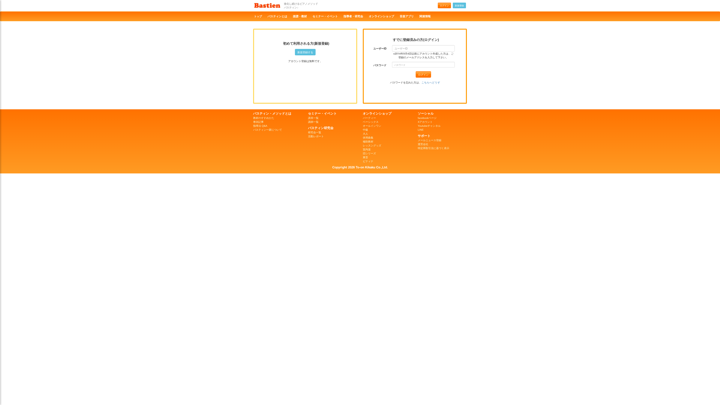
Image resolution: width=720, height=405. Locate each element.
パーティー (369, 117)
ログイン (444, 5)
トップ (258, 16)
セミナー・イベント (325, 16)
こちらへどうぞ (431, 82)
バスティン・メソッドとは (272, 113)
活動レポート (316, 136)
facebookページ (427, 117)
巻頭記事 (258, 121)
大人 (365, 133)
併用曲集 (368, 137)
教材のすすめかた (263, 117)
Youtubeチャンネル (429, 125)
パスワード (379, 65)
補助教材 (368, 141)
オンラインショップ (381, 16)
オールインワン (372, 125)
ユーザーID (379, 48)
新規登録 (459, 5)
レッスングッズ (372, 145)
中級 (365, 129)
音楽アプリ (407, 16)
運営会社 (423, 144)
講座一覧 (313, 117)
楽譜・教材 (300, 16)
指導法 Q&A (260, 125)
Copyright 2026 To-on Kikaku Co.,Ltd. (360, 167)
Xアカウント (425, 121)
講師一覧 (313, 121)
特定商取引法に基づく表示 (433, 148)
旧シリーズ (369, 153)
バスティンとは (277, 16)
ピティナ (368, 161)
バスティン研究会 (321, 128)
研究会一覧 (314, 132)
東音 (365, 157)
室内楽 (367, 149)
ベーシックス (371, 121)
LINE (421, 129)
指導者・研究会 (353, 16)
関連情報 (425, 16)
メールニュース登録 (429, 140)
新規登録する (305, 52)
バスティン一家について (267, 129)
